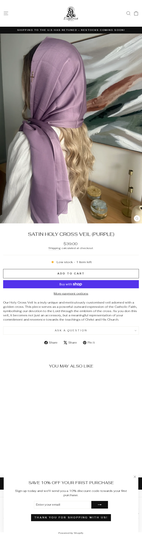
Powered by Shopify (70, 533)
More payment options (71, 293)
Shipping (54, 248)
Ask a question (71, 330)
